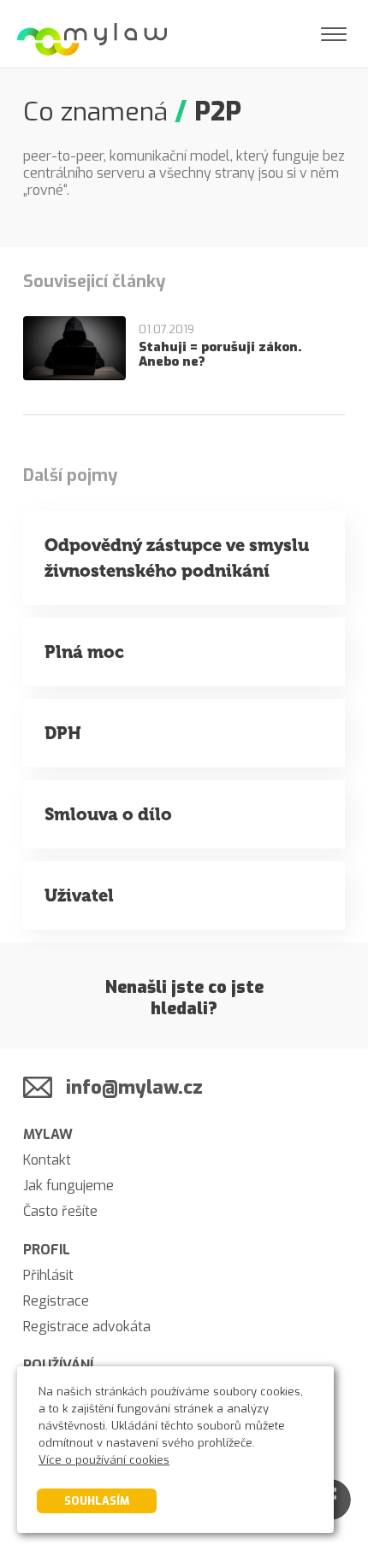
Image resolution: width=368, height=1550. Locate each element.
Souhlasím (96, 1501)
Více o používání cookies (104, 1460)
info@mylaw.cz (134, 1087)
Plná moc (84, 652)
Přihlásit (48, 1275)
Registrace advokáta (87, 1327)
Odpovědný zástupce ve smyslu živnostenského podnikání (177, 558)
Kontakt (47, 1160)
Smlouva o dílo (108, 814)
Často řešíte (60, 1211)
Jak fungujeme (68, 1186)
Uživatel (79, 895)
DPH (63, 733)
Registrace (56, 1301)
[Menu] (334, 34)
